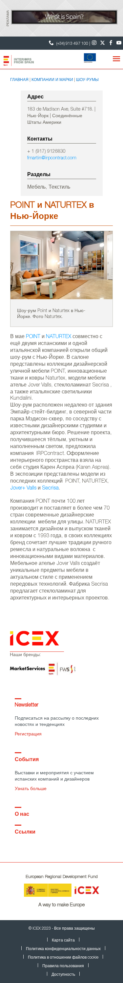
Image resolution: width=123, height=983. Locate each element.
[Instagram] (94, 43)
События (27, 760)
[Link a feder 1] (88, 58)
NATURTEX (58, 337)
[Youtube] (119, 43)
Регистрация (28, 734)
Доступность (63, 975)
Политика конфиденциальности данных (63, 949)
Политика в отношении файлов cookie (63, 958)
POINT (33, 337)
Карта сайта (63, 941)
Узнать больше (31, 789)
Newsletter (26, 705)
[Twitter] (102, 43)
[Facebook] (111, 43)
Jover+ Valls (23, 488)
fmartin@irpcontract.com (51, 158)
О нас (22, 814)
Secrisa (50, 488)
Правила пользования (63, 966)
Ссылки (25, 832)
